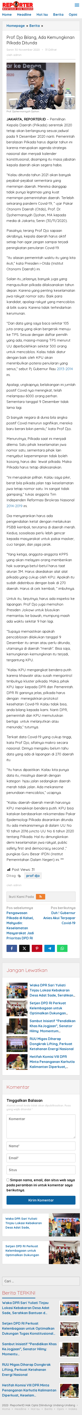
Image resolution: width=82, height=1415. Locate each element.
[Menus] (77, 5)
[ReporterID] (17, 5)
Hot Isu (35, 1409)
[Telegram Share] (49, 948)
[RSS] (40, 896)
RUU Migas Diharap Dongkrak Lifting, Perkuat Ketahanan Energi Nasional (52, 1044)
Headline (20, 1409)
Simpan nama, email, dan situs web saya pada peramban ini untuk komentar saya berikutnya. (41, 1185)
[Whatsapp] (62, 948)
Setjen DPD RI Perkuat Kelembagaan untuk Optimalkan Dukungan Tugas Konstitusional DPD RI (24, 1255)
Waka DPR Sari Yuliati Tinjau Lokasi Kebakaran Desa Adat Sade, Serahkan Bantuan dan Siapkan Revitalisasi (51, 995)
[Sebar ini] (12, 948)
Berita (48, 1409)
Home (6, 1409)
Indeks (73, 1409)
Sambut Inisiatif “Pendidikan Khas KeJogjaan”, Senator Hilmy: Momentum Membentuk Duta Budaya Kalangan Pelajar (52, 1031)
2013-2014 (65, 369)
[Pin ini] (37, 948)
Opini (60, 1409)
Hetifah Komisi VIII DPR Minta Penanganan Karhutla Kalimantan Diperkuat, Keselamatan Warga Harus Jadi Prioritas (52, 1067)
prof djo (33, 876)
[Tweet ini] (24, 948)
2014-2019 (14, 506)
